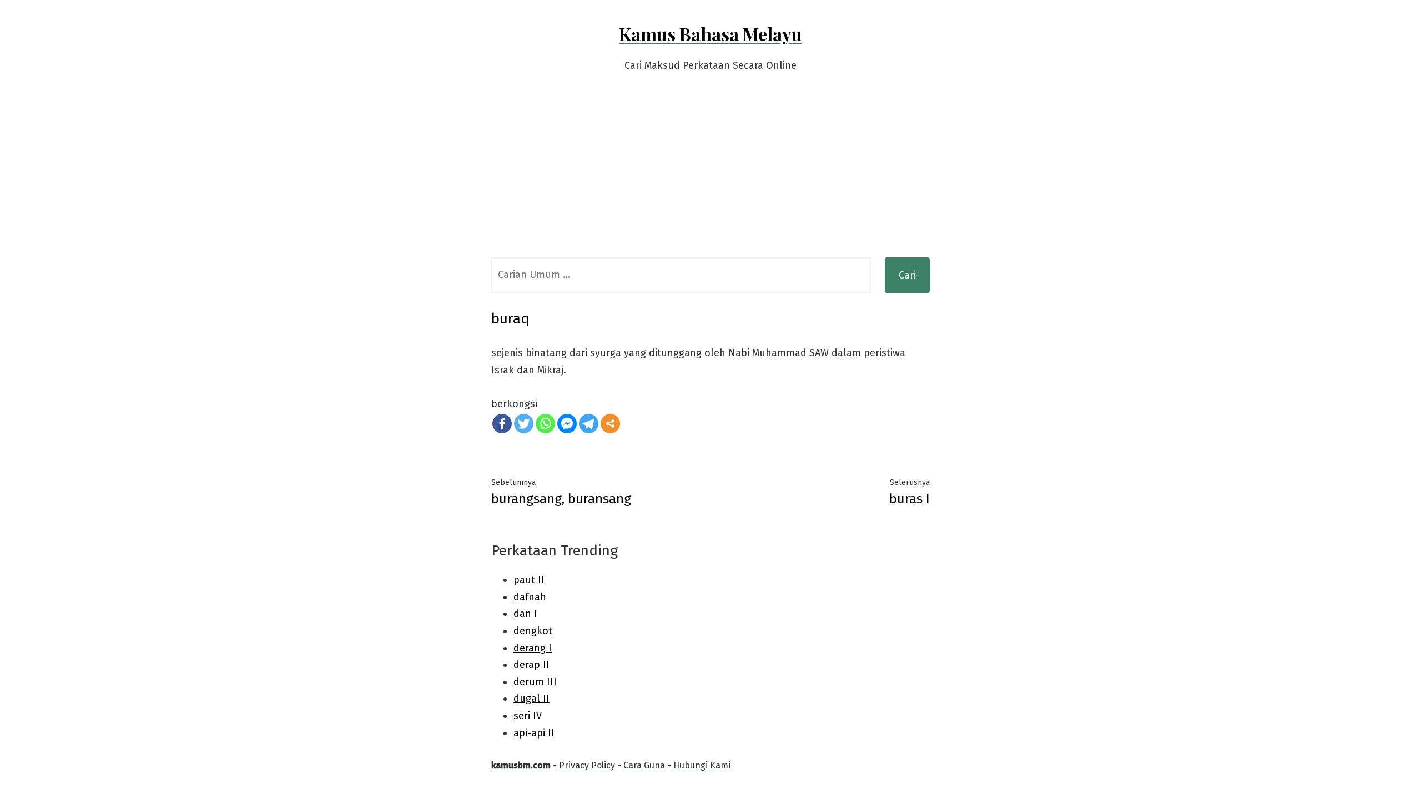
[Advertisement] (710, 174)
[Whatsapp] (545, 423)
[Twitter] (523, 423)
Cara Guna (644, 765)
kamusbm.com (521, 765)
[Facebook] (502, 423)
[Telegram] (588, 423)
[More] (610, 423)
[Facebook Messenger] (567, 423)
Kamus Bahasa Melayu (710, 33)
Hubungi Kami (701, 765)
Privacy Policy (587, 765)
